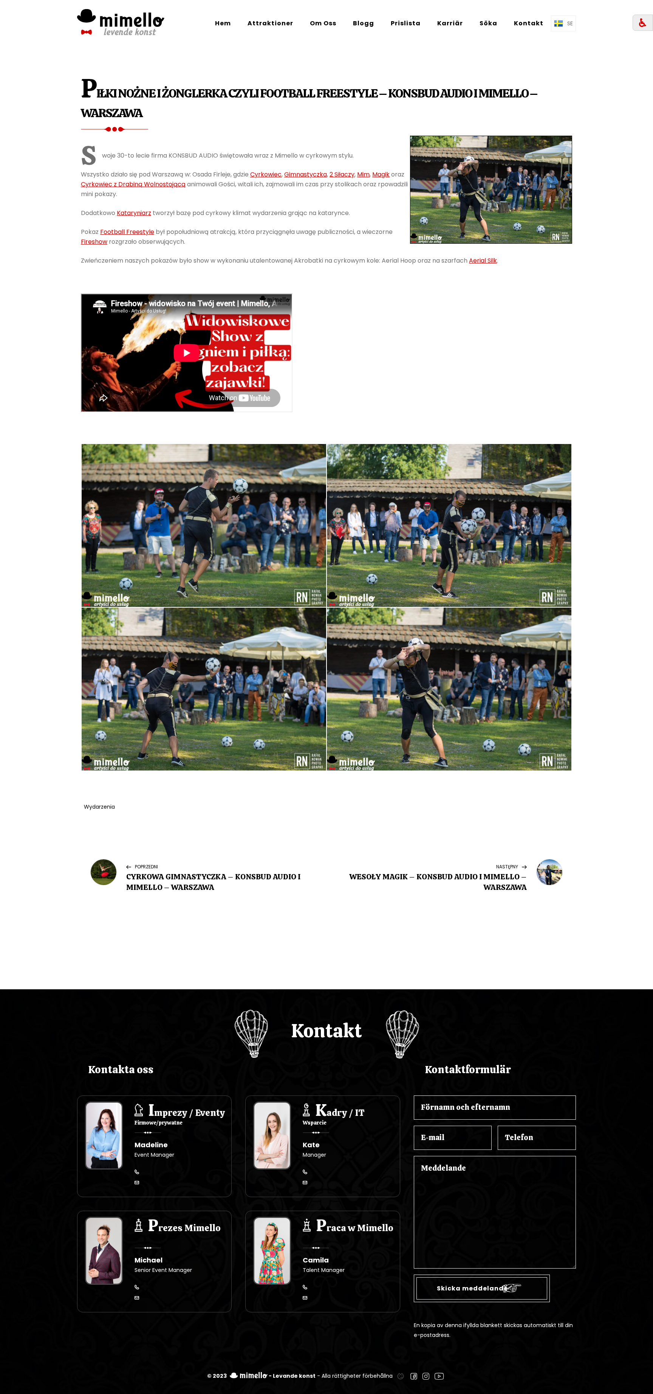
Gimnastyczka (305, 174)
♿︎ (643, 23)
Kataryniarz (134, 213)
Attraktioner (270, 23)
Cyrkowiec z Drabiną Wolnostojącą (133, 184)
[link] (400, 1376)
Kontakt (528, 23)
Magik (381, 174)
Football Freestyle (127, 231)
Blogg (363, 23)
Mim (363, 174)
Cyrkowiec (266, 174)
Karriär (450, 23)
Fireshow (94, 241)
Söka (488, 23)
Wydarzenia (99, 807)
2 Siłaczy (342, 174)
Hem (223, 23)
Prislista (406, 23)
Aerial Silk (483, 260)
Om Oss (323, 23)
